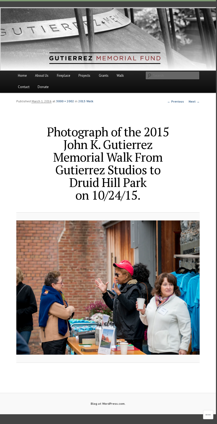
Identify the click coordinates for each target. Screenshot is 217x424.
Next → (194, 101)
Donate (43, 87)
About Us (41, 75)
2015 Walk (85, 101)
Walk (120, 75)
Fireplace (63, 75)
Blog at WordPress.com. (108, 404)
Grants (103, 75)
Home (22, 75)
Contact (23, 87)
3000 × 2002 (65, 101)
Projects (84, 75)
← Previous (175, 101)
